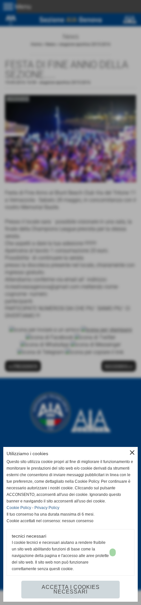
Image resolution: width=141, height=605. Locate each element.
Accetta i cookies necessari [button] (71, 589)
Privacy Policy (46, 507)
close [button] (132, 452)
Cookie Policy (19, 507)
